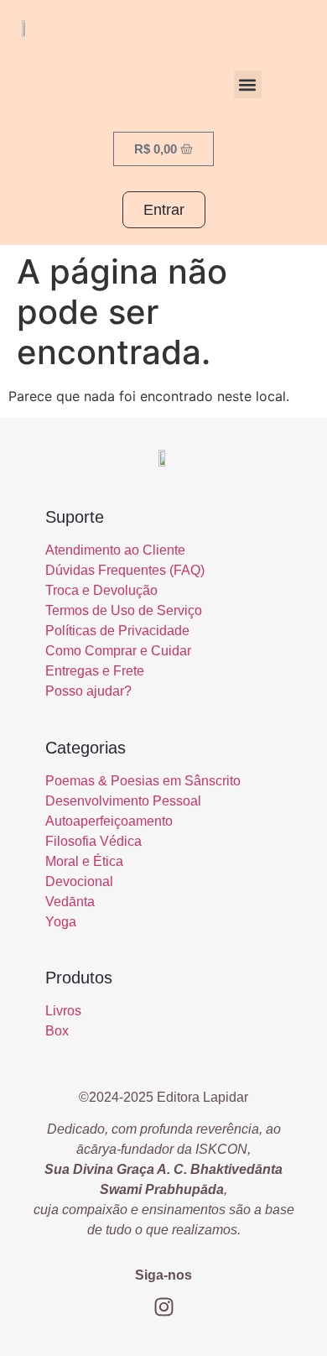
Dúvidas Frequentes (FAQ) (125, 570)
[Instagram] (163, 1306)
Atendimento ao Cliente (115, 550)
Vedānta (70, 901)
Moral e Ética (84, 861)
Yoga (60, 922)
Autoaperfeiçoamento (109, 821)
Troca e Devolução (101, 590)
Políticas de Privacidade (117, 630)
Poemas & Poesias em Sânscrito (143, 781)
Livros (63, 1011)
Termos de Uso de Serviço (123, 610)
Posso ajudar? (88, 691)
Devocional (79, 881)
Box (57, 1031)
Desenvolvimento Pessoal (123, 801)
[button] (248, 84)
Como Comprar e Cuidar (118, 651)
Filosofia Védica (93, 841)
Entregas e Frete (94, 671)
